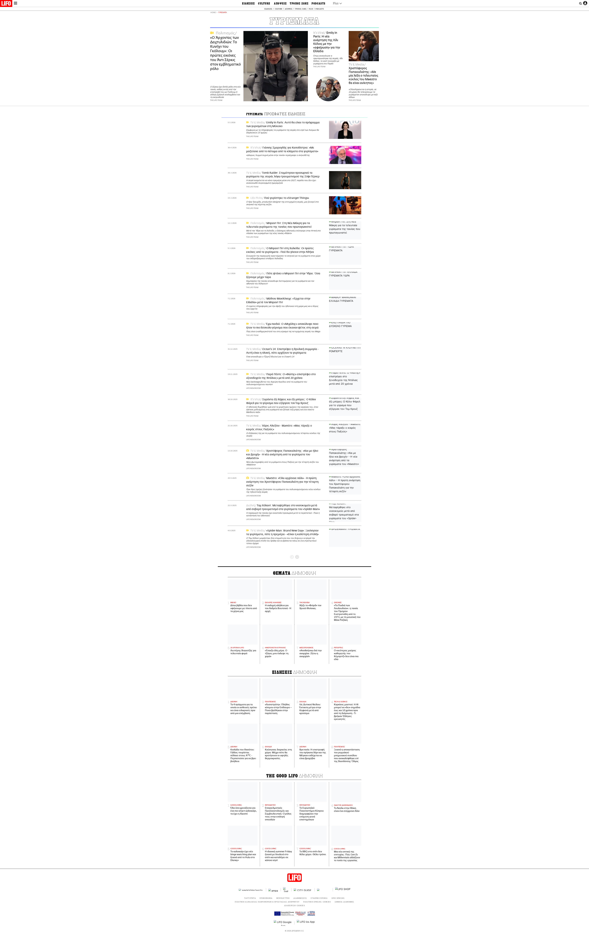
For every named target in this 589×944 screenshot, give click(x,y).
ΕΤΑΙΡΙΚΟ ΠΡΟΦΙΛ (319, 898)
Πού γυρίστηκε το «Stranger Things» (286, 198)
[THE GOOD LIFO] (286, 889)
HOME (213, 13)
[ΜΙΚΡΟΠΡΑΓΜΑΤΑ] (251, 890)
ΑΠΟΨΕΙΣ (280, 3)
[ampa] (273, 890)
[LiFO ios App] (306, 923)
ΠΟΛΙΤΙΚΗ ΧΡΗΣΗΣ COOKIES (317, 902)
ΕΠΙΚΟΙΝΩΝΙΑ (266, 898)
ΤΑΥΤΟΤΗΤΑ (250, 898)
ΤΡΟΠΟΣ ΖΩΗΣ (299, 3)
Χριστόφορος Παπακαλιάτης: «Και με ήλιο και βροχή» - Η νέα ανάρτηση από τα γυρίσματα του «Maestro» (282, 454)
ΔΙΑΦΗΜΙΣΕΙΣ (300, 898)
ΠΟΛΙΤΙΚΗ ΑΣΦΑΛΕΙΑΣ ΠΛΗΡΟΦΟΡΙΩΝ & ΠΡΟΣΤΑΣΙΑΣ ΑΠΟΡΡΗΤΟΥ (267, 902)
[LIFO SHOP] (342, 889)
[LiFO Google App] (283, 923)
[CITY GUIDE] (303, 889)
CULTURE (264, 3)
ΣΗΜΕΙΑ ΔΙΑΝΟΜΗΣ (344, 902)
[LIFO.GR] (6, 4)
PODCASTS (318, 3)
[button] (15, 3)
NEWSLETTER (283, 898)
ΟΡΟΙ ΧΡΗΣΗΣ (338, 898)
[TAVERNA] (324, 890)
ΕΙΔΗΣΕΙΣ (248, 3)
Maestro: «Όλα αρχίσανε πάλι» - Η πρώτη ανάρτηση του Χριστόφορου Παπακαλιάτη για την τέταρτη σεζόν (282, 482)
